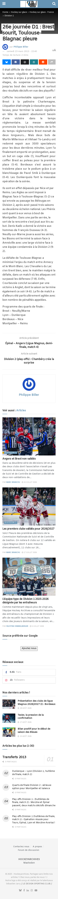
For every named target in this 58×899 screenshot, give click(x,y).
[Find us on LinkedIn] (28, 890)
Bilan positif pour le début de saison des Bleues (34, 730)
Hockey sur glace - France (41, 12)
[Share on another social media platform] (52, 62)
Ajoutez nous (29, 648)
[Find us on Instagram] (32, 890)
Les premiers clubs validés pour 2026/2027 (28, 529)
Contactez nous (21, 846)
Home (5, 12)
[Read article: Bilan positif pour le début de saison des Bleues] (8, 732)
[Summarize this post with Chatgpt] (25, 62)
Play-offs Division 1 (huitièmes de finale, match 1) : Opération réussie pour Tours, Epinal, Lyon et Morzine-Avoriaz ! (33, 819)
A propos (37, 846)
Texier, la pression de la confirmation (31, 717)
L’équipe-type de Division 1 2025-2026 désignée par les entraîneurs (25, 600)
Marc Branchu (13, 482)
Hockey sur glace (19, 12)
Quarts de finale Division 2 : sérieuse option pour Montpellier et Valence (31, 787)
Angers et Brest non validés (19, 458)
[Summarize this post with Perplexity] (34, 62)
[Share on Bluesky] (6, 62)
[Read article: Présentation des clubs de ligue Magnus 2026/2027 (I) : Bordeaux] (8, 704)
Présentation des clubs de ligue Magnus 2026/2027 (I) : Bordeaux (36, 703)
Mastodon (29, 862)
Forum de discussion (28, 850)
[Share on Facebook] (16, 62)
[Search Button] (54, 4)
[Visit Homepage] (29, 4)
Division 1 (9, 16)
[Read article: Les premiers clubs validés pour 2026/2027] (29, 506)
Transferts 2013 (14, 757)
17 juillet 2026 (30, 553)
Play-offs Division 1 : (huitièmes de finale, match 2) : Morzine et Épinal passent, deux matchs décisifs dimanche (33, 802)
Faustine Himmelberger (17, 626)
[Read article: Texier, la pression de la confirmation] (8, 718)
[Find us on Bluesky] (20, 890)
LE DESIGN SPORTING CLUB (36, 884)
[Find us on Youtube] (36, 890)
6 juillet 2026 (37, 626)
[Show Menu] (3, 4)
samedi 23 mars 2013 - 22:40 (22, 51)
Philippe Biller (21, 47)
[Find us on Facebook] (24, 890)
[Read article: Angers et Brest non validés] (29, 436)
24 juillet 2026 (30, 482)
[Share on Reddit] (43, 62)
